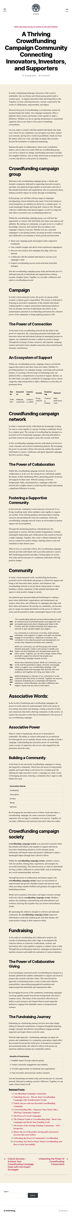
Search (6, 1191)
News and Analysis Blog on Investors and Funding (36, 27)
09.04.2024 (45, 76)
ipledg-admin (31, 76)
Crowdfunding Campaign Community (30, 1093)
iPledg (12, 1211)
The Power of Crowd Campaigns (27, 1116)
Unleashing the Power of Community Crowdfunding (36, 1138)
